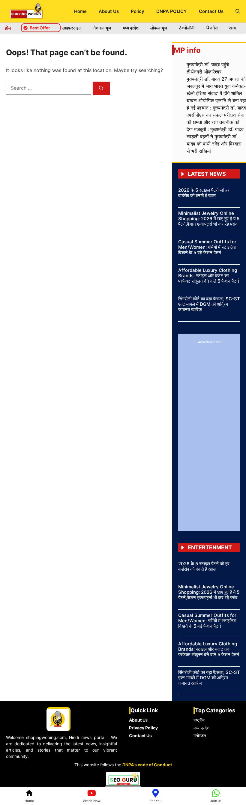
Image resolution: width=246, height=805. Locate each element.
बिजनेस (212, 27)
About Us (109, 11)
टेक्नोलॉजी (186, 27)
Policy (137, 11)
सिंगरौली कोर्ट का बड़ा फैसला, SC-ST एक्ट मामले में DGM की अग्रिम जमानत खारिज (209, 304)
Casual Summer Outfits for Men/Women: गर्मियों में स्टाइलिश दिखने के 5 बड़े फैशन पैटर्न (207, 247)
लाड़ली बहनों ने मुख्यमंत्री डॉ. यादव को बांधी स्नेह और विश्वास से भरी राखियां (214, 144)
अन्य (232, 27)
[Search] (101, 88)
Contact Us (211, 11)
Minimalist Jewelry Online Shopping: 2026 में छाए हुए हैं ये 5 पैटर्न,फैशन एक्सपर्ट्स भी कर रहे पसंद (208, 218)
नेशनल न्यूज (102, 27)
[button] (238, 11)
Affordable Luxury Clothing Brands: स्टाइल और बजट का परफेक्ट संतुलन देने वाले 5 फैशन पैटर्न (208, 275)
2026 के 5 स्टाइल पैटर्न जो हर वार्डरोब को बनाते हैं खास (204, 192)
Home (80, 11)
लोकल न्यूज (158, 27)
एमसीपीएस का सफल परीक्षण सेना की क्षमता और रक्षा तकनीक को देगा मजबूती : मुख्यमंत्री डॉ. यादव (215, 122)
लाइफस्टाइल (71, 27)
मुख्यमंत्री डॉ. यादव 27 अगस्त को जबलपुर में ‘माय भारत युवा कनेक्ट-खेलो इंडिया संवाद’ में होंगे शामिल (216, 86)
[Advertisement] (209, 435)
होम (8, 28)
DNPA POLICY (171, 11)
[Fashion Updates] (26, 11)
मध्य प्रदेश (131, 27)
